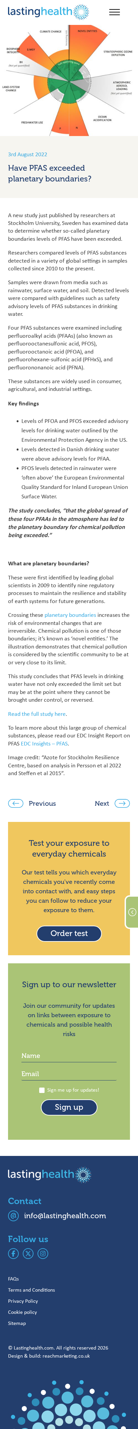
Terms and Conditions (31, 1289)
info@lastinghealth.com (65, 1215)
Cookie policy (22, 1312)
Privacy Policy (23, 1300)
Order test (69, 933)
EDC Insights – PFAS (44, 743)
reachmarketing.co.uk (66, 1355)
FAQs (13, 1278)
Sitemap (17, 1323)
